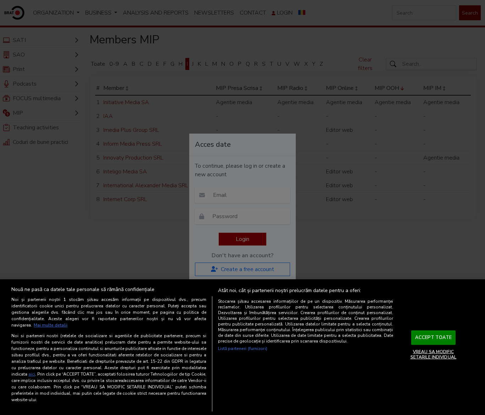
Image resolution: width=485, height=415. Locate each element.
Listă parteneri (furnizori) (242, 348)
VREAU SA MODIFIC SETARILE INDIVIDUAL (433, 354)
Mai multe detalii (50, 325)
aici (31, 374)
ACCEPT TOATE (433, 337)
